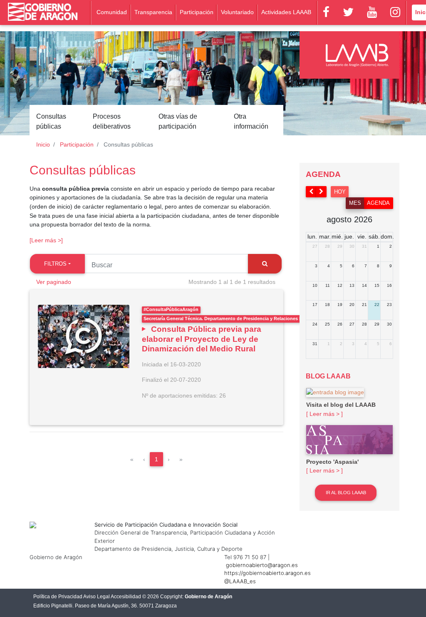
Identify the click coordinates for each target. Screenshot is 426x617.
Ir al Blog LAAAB (346, 492)
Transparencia (153, 12)
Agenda (378, 203)
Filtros (55, 264)
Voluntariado (237, 12)
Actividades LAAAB (286, 12)
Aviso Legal (96, 596)
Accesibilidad (126, 596)
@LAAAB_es (240, 581)
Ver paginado (53, 282)
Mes (355, 203)
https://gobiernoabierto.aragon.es (267, 573)
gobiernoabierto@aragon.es (262, 565)
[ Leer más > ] (324, 414)
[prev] (311, 191)
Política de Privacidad (57, 596)
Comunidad (112, 12)
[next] (321, 191)
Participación (196, 12)
